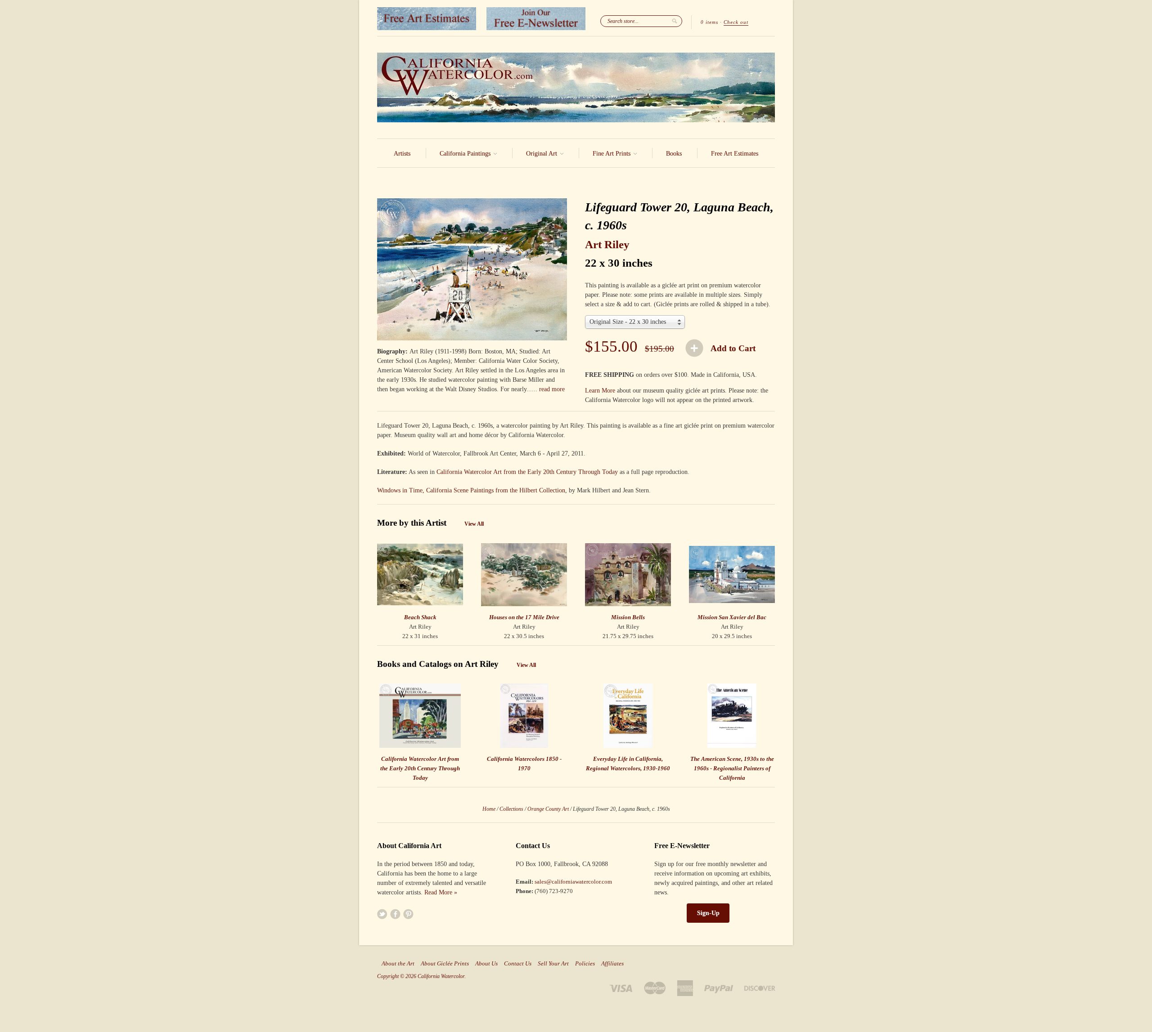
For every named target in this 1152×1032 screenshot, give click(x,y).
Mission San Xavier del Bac (732, 617)
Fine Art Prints (612, 153)
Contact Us (517, 964)
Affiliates (612, 964)
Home (488, 809)
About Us (486, 964)
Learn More (600, 390)
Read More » (440, 892)
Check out (736, 22)
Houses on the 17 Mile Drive (524, 617)
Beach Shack (420, 617)
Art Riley (607, 244)
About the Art (398, 964)
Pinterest (408, 914)
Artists (402, 153)
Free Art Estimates (734, 153)
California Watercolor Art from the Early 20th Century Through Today (527, 472)
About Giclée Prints (445, 964)
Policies (585, 964)
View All (474, 524)
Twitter (382, 914)
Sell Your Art (553, 964)
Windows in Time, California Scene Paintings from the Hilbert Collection (471, 490)
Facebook (395, 914)
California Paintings (466, 153)
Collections (511, 809)
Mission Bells (628, 617)
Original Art (542, 153)
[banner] (576, 87)
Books (674, 153)
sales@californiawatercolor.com (573, 881)
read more (552, 389)
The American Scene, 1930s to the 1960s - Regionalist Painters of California (732, 768)
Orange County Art (548, 809)
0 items (709, 22)
